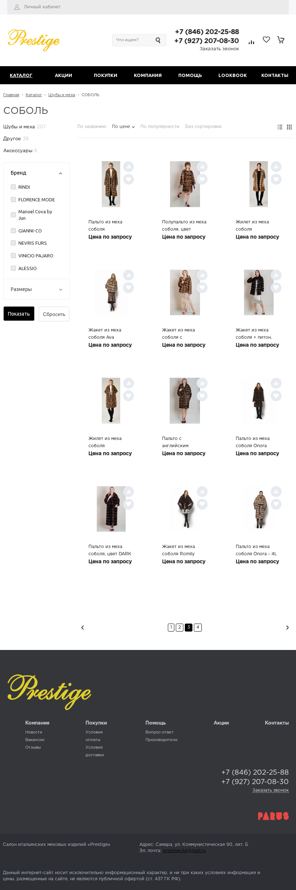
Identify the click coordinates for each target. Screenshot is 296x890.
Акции (221, 723)
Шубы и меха (61, 95)
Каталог (34, 95)
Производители (161, 740)
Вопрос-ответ (159, 732)
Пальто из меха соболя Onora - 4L (256, 550)
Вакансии (34, 740)
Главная (11, 95)
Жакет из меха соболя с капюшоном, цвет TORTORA (181, 334)
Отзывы (33, 747)
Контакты (277, 723)
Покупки (96, 723)
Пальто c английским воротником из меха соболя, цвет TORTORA (185, 443)
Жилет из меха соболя (252, 225)
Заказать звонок (219, 49)
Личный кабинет (42, 7)
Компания (37, 723)
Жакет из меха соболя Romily (178, 550)
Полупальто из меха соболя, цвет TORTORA (184, 226)
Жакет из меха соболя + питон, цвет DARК (254, 334)
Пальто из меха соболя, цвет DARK (109, 550)
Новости (33, 732)
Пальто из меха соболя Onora (253, 442)
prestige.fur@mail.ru (184, 851)
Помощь (155, 723)
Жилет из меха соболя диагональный (105, 443)
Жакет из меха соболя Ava (104, 333)
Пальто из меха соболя (105, 225)
